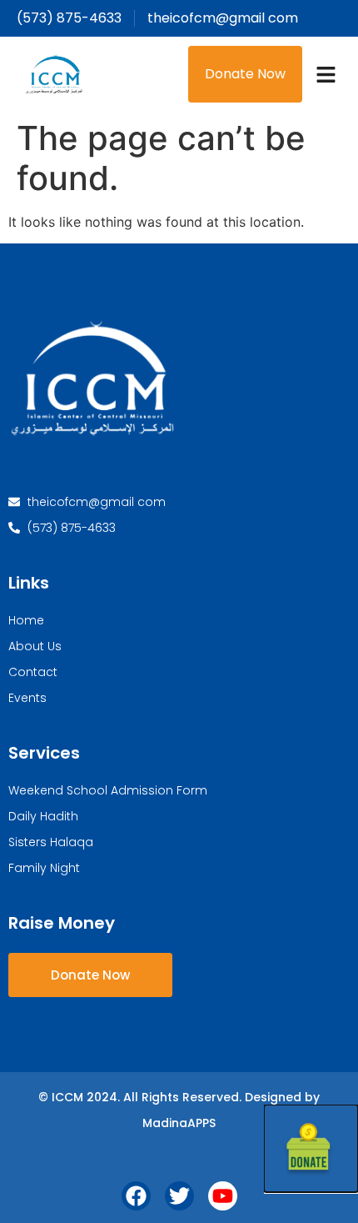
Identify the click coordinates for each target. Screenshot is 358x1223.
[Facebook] (136, 1195)
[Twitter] (179, 1195)
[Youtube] (222, 1195)
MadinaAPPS (179, 1123)
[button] (326, 74)
